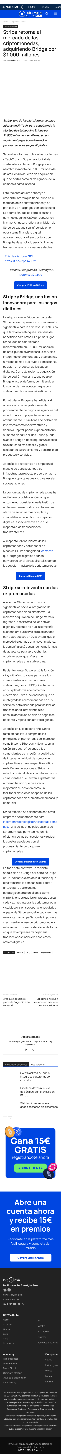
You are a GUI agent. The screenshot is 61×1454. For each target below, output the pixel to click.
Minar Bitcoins (10, 1363)
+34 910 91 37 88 (11, 1299)
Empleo (49, 1381)
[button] (5, 14)
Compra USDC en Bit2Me (30, 285)
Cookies (48, 1443)
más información (48, 1402)
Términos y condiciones (19, 1443)
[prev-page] (5, 1118)
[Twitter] (13, 70)
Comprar (7, 1324)
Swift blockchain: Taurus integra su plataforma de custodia (35, 1076)
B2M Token (43, 1331)
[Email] (42, 70)
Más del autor (38, 1064)
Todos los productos (48, 1342)
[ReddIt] (35, 70)
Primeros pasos (10, 1358)
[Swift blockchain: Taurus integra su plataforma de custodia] (11, 1076)
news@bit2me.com (13, 1294)
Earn (5, 1333)
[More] (56, 70)
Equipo (48, 1359)
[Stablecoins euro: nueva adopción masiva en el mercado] (11, 1106)
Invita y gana (51, 1365)
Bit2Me (31, 6)
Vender (6, 1329)
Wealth (41, 1325)
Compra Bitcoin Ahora (31, 1257)
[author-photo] (30, 1032)
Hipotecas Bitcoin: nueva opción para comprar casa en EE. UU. (37, 1091)
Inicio (5, 21)
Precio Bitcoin (10, 1368)
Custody (42, 1336)
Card (5, 1338)
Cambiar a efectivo (12, 1372)
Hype (35, 952)
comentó (47, 551)
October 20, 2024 (30, 275)
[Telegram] (49, 70)
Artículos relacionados (16, 1064)
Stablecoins (46, 952)
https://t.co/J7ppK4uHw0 (21, 261)
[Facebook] (6, 70)
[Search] (47, 14)
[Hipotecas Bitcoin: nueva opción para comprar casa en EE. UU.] (11, 1091)
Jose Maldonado (13, 60)
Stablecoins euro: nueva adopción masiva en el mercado (39, 1105)
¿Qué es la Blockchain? (14, 1377)
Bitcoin (45, 6)
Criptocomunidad (18, 21)
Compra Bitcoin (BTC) (30, 575)
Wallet (6, 1319)
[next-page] (10, 1118)
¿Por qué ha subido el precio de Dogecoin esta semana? (16, 1002)
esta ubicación (45, 1429)
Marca (48, 1376)
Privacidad (37, 1443)
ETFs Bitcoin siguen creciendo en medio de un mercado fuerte (45, 1002)
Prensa (48, 1370)
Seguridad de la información (30, 1446)
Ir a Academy (9, 1382)
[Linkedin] (28, 70)
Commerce (8, 1343)
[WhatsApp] (21, 70)
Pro (39, 1320)
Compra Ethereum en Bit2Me (30, 861)
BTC (28, 952)
